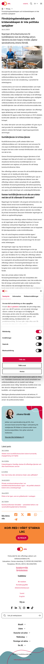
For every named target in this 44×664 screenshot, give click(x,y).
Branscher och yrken (21, 633)
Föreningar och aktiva (20, 641)
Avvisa (22, 371)
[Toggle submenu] (25, 624)
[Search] (39, 615)
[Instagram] (24, 608)
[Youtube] (28, 608)
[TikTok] (32, 608)
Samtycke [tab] (5, 296)
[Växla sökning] (31, 3)
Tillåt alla (22, 359)
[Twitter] (20, 608)
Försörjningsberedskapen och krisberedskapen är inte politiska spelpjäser (20, 12)
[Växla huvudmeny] (41, 3)
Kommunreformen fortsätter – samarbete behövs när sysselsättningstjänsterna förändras (20, 506)
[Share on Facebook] (15, 514)
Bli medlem (22, 538)
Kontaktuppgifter (22, 567)
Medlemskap (20, 637)
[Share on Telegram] (15, 519)
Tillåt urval (22, 365)
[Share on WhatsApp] (35, 514)
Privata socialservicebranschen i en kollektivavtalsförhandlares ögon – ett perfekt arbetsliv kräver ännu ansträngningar (21, 485)
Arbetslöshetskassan (22, 588)
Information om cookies (22, 660)
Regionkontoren (22, 570)
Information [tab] (16, 296)
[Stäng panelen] (41, 291)
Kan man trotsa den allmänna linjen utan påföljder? (20, 475)
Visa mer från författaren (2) (14, 437)
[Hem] (2, 9)
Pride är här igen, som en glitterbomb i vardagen (18, 496)
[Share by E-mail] (29, 514)
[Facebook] (12, 608)
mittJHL (25, 4)
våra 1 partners (13, 306)
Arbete (20, 628)
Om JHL (20, 645)
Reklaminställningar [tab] (31, 296)
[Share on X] (22, 514)
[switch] (39, 338)
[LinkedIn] (16, 608)
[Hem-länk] (6, 4)
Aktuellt (20, 624)
